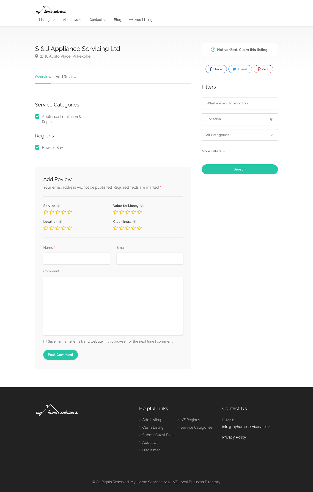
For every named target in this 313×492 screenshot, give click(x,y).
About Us (70, 20)
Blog (117, 20)
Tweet (242, 69)
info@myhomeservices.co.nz (246, 427)
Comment (52, 271)
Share (217, 69)
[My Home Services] (51, 9)
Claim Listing (153, 427)
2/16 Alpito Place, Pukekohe (65, 56)
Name (49, 248)
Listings (45, 20)
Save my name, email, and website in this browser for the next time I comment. (110, 341)
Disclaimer (151, 450)
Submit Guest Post (158, 435)
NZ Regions (190, 420)
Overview (43, 77)
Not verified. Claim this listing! (242, 50)
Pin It (264, 69)
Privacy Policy (234, 437)
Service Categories (196, 427)
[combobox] (240, 135)
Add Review (66, 77)
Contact (96, 20)
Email (122, 248)
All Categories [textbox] (217, 135)
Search (240, 169)
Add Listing (143, 20)
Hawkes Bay (52, 147)
